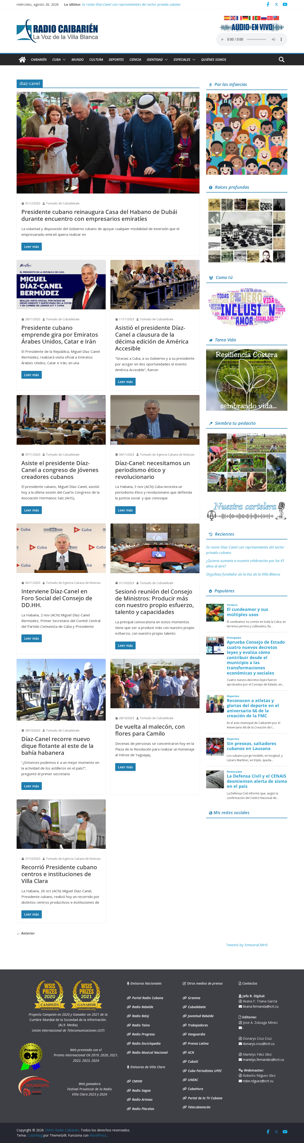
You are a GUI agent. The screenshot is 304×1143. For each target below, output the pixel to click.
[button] (63, 59)
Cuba (56, 59)
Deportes (116, 59)
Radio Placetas (142, 1108)
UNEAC (192, 1079)
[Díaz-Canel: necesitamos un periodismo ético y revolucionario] (155, 420)
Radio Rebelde (142, 1007)
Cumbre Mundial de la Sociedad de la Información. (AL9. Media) (68, 1019)
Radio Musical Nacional (149, 1052)
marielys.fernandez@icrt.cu (263, 1059)
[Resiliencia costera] (246, 351)
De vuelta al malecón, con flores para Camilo (150, 730)
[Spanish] (227, 17)
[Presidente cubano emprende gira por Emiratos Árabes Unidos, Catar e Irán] (61, 284)
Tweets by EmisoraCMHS (247, 944)
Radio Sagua (141, 1090)
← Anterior (26, 933)
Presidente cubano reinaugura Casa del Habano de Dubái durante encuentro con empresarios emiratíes (99, 215)
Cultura (96, 59)
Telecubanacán (198, 1107)
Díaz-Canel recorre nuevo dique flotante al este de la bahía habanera (57, 745)
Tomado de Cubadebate (63, 203)
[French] (239, 17)
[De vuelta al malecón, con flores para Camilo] (155, 683)
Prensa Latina (198, 1043)
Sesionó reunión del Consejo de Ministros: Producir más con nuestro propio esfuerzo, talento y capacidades (154, 601)
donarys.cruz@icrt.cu (258, 1043)
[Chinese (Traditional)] (276, 17)
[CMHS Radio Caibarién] (22, 59)
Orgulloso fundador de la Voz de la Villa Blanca (243, 574)
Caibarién (39, 59)
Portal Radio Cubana (147, 998)
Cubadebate (196, 1007)
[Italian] (252, 17)
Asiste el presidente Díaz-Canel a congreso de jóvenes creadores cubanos (60, 470)
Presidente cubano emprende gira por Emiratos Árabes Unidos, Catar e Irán (59, 334)
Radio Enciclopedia (146, 1043)
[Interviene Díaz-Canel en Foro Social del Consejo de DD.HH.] (61, 548)
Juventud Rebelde (200, 1016)
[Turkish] (270, 17)
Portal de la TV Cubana (204, 1098)
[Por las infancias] (246, 96)
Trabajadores (197, 1025)
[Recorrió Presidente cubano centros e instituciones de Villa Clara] (61, 824)
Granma (193, 998)
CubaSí (192, 1061)
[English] (233, 17)
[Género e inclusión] (246, 289)
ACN (190, 1052)
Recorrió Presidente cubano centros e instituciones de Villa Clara (59, 874)
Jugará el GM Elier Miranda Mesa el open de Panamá (121, 4)
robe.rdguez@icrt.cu (257, 1081)
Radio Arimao (141, 1099)
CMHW (136, 1081)
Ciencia (135, 59)
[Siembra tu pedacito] (246, 435)
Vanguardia (196, 1034)
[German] (245, 17)
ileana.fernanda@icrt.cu (260, 1006)
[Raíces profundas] (246, 199)
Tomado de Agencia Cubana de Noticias (167, 455)
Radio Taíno (140, 1025)
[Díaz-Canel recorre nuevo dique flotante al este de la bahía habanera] (61, 690)
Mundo (77, 59)
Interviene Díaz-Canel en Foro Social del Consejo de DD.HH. (56, 598)
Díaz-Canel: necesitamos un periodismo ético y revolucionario (152, 470)
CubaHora (195, 1088)
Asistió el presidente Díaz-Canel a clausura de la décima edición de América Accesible (152, 338)
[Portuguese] (258, 17)
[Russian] (264, 17)
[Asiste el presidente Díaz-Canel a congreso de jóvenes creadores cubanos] (61, 420)
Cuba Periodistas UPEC (204, 1070)
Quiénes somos (213, 59)
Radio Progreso (143, 1034)
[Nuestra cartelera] (246, 503)
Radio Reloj (140, 1016)
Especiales (182, 59)
